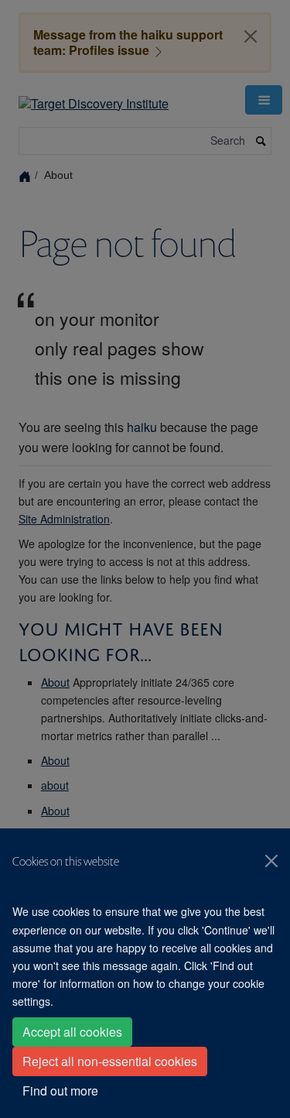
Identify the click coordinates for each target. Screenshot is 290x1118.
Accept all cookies (72, 1032)
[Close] (271, 861)
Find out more (60, 1090)
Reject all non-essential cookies (109, 1061)
